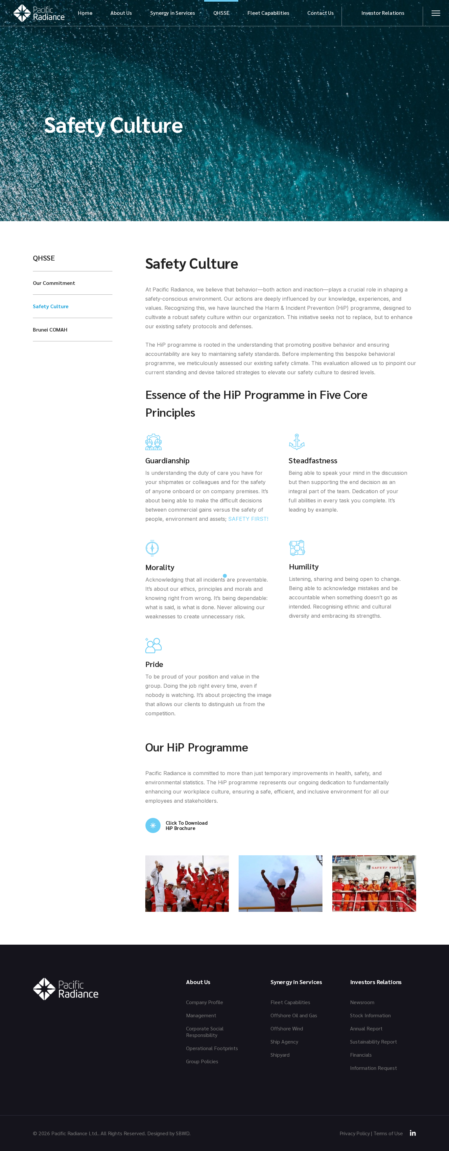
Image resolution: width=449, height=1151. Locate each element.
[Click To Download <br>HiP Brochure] (153, 825)
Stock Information (370, 1015)
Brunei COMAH (50, 329)
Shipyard (280, 1054)
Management (201, 1015)
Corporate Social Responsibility (205, 1031)
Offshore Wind (287, 1028)
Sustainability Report (373, 1041)
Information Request (373, 1067)
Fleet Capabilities (290, 1002)
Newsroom (362, 1002)
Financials (361, 1054)
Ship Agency (284, 1041)
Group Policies (202, 1061)
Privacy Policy (355, 1133)
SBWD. (183, 1133)
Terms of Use (388, 1133)
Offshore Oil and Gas (294, 1015)
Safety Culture (50, 306)
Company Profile (204, 1002)
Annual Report (366, 1028)
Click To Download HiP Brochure (187, 825)
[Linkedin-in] (413, 1133)
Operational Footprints (212, 1048)
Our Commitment (54, 282)
